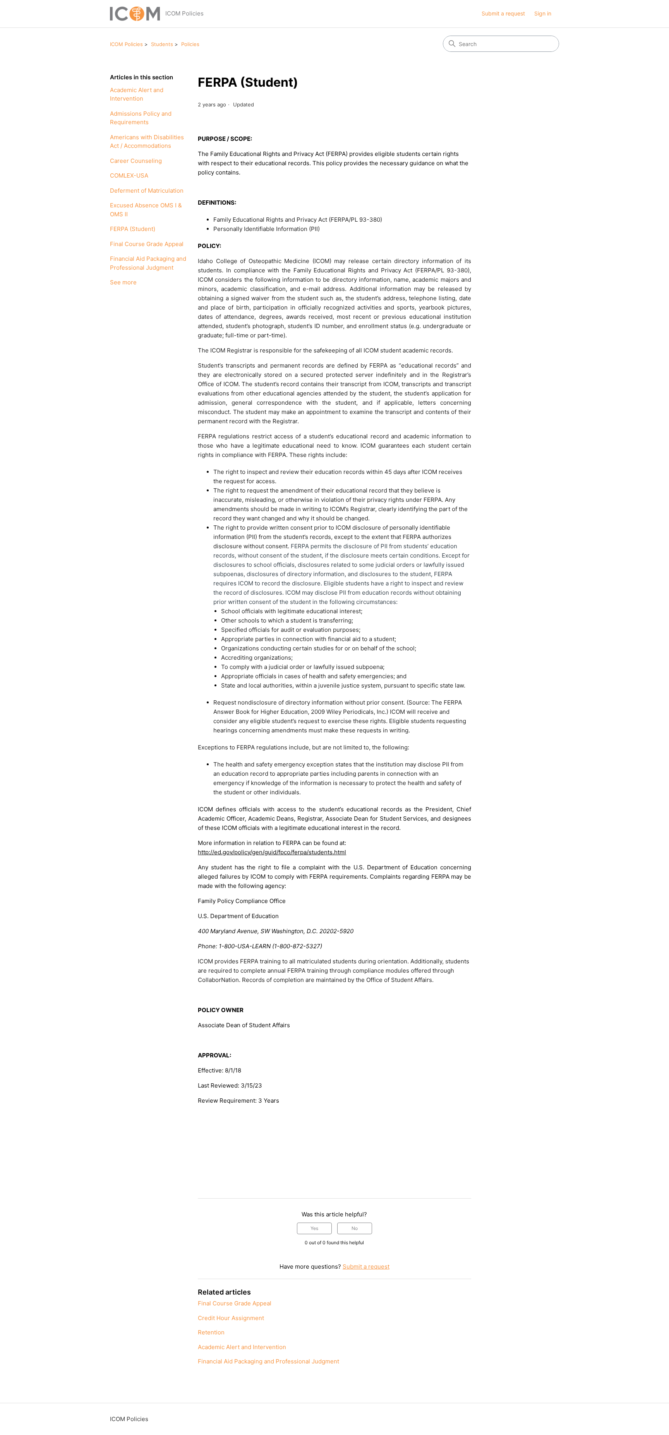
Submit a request (503, 13)
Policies (190, 44)
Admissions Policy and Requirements (141, 118)
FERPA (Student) (132, 229)
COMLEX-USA (129, 175)
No (355, 1228)
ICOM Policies (126, 44)
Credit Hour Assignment (231, 1318)
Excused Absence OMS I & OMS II (146, 210)
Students (162, 44)
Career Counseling (136, 160)
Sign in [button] (542, 13)
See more (123, 282)
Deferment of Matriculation (147, 190)
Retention (211, 1332)
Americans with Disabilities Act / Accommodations (147, 141)
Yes (314, 1228)
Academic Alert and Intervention (136, 94)
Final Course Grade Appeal (147, 244)
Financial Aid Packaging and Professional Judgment (148, 263)
